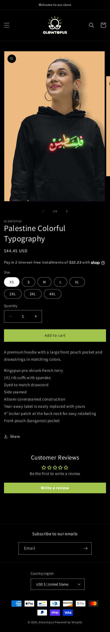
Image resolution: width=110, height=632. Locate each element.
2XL (13, 294)
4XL (52, 294)
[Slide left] (43, 211)
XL (77, 282)
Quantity (10, 306)
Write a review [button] (55, 488)
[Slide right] (67, 211)
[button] (7, 25)
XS (12, 282)
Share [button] (15, 436)
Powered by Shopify (68, 622)
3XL (33, 294)
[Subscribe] (85, 548)
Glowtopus (46, 622)
